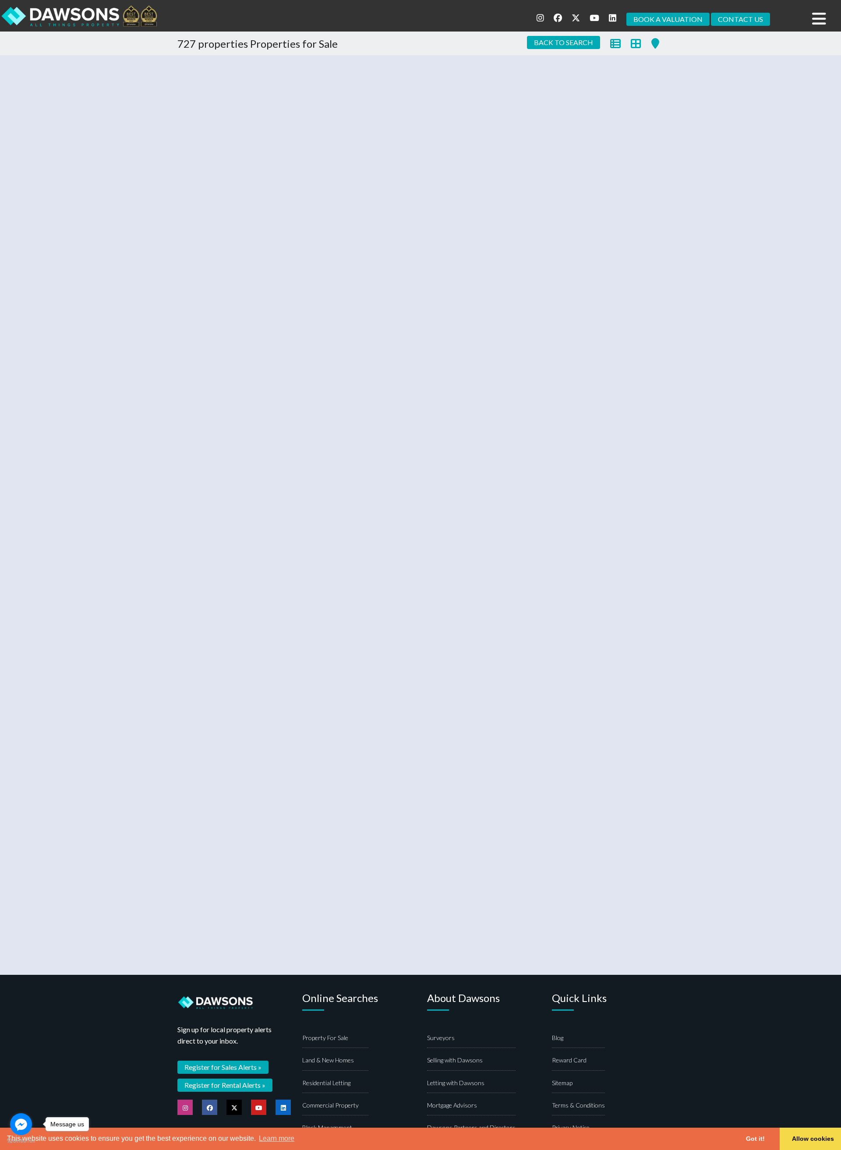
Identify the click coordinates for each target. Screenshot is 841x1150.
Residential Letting (326, 1083)
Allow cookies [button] (813, 1138)
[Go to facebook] (21, 1124)
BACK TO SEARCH (563, 42)
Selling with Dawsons (455, 1060)
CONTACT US (740, 19)
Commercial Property (330, 1105)
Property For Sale (325, 1037)
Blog (557, 1037)
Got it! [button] (755, 1138)
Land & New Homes (328, 1060)
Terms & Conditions (578, 1105)
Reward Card (569, 1060)
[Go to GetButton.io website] (21, 1141)
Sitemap (562, 1083)
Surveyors (441, 1037)
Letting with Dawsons (455, 1083)
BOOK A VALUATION (668, 19)
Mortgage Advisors (452, 1105)
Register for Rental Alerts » (224, 1085)
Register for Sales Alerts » (222, 1067)
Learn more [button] (276, 1138)
